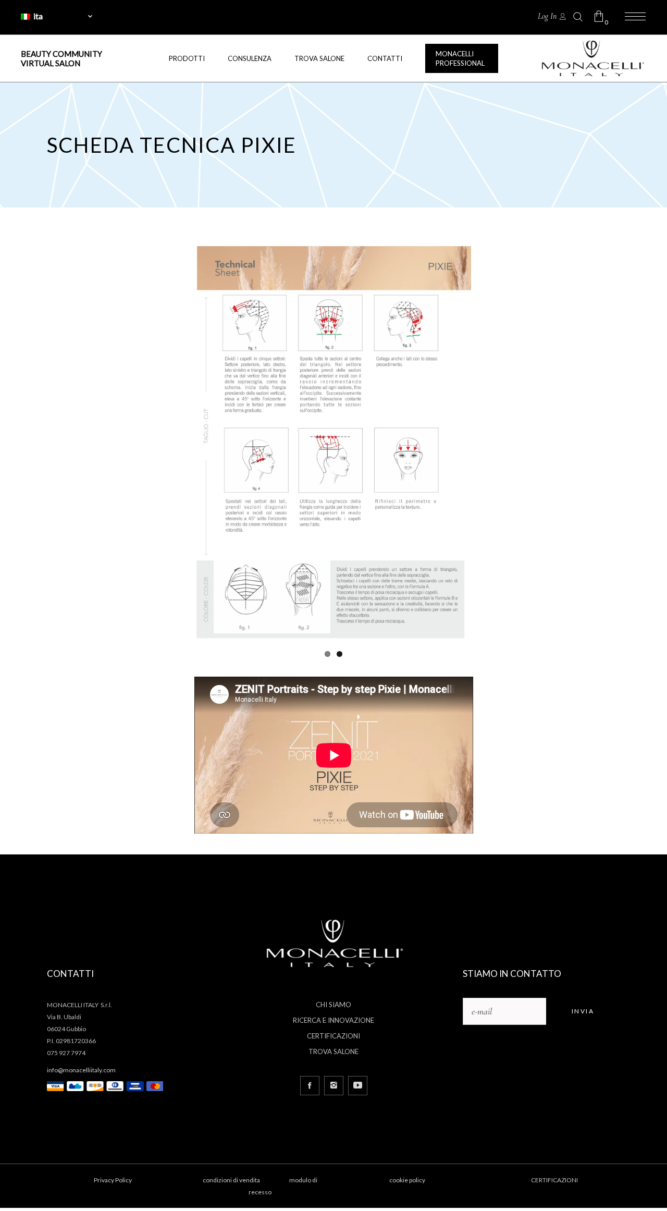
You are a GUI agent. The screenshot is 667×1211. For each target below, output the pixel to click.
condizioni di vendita (231, 1180)
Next (486, 444)
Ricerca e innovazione (333, 1020)
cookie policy (407, 1180)
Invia (583, 1011)
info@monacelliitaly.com (81, 1070)
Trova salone (333, 1051)
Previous (180, 444)
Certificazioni (333, 1036)
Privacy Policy (113, 1180)
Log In (547, 16)
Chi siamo (333, 1004)
